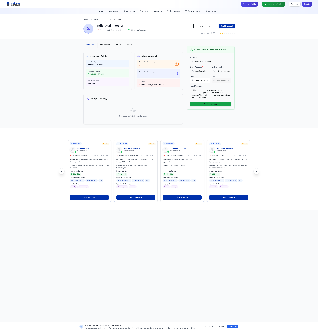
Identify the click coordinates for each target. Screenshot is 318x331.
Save (213, 26)
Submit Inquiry (213, 104)
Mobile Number (218, 67)
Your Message (196, 86)
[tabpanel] (133, 88)
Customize (210, 326)
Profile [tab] (118, 44)
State (193, 76)
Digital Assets (173, 11)
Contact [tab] (130, 44)
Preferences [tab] (105, 44)
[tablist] (133, 45)
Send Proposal (89, 197)
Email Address (196, 67)
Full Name (194, 57)
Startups (144, 11)
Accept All (233, 326)
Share (201, 26)
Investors (157, 11)
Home (100, 11)
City (214, 76)
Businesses (113, 11)
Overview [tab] (90, 44)
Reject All (221, 326)
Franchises (129, 11)
